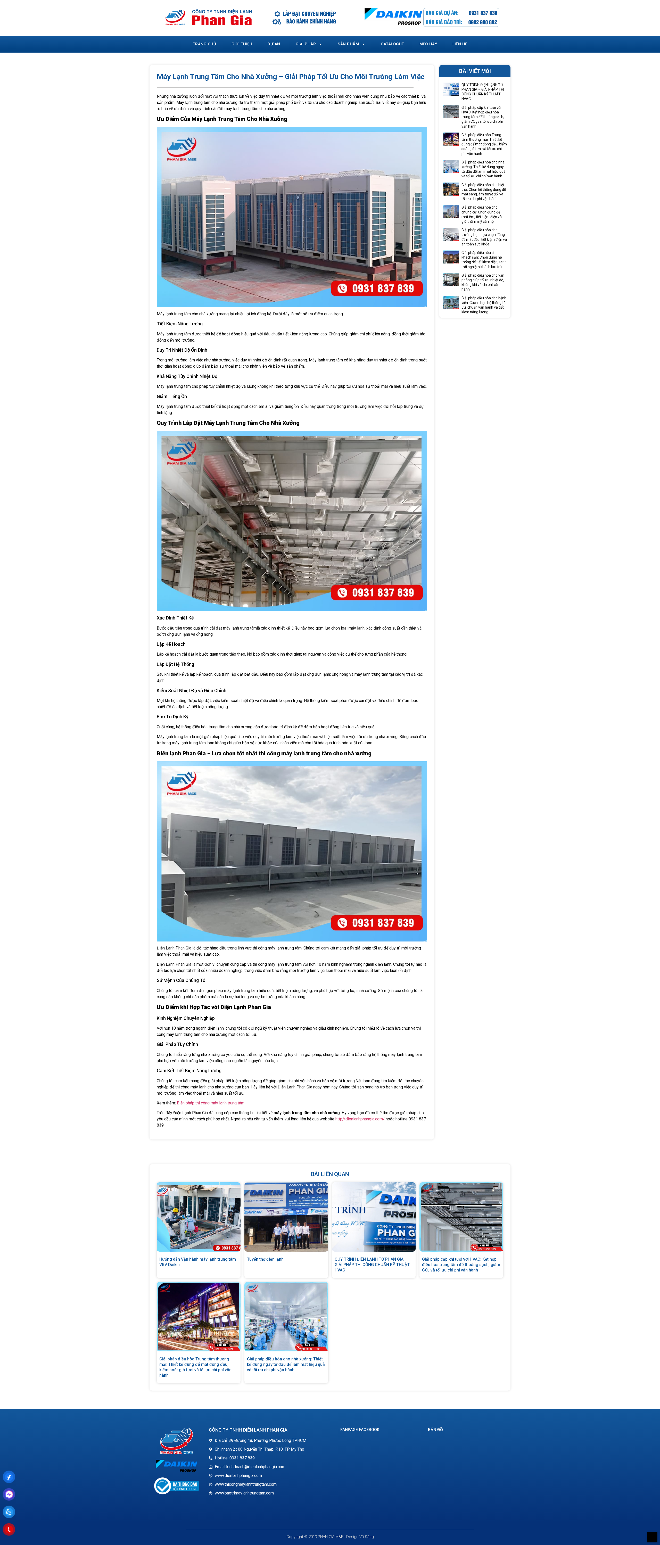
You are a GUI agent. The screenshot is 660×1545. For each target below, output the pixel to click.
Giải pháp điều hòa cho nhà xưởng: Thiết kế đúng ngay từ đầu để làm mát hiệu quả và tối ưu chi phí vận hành (286, 1364)
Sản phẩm (348, 44)
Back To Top (652, 1537)
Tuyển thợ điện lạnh (265, 1259)
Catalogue (392, 44)
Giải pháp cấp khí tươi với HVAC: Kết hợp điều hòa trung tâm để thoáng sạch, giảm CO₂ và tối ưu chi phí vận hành (482, 116)
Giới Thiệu (242, 44)
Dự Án (274, 44)
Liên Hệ (459, 44)
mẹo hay (428, 44)
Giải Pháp (306, 44)
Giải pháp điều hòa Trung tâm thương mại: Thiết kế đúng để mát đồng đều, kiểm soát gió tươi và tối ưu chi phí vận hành (484, 144)
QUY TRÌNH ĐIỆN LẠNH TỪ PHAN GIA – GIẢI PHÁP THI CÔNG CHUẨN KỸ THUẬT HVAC (372, 1265)
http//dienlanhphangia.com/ (360, 1119)
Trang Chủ (204, 44)
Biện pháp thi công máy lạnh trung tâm (210, 1103)
